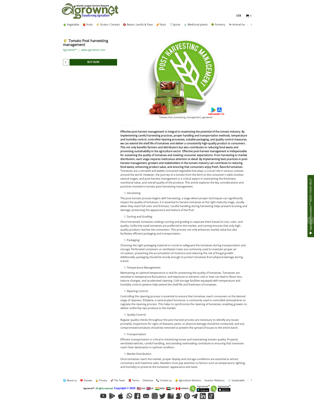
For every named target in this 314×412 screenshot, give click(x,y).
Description (127, 125)
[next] (251, 24)
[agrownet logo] (90, 11)
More (139, 125)
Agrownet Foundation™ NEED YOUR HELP (310, 204)
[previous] (247, 24)
